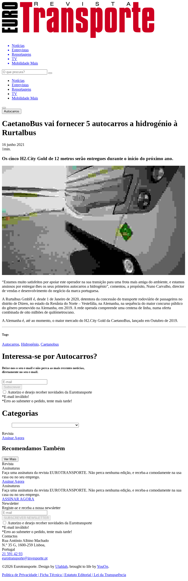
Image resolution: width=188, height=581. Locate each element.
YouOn (102, 566)
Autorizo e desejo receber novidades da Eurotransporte (50, 392)
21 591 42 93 (12, 554)
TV (14, 94)
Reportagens (21, 89)
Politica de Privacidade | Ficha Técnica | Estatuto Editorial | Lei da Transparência (64, 575)
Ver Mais (10, 459)
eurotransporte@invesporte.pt (24, 558)
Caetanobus (50, 344)
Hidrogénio (30, 344)
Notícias (18, 80)
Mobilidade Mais (25, 98)
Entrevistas (20, 85)
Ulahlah (61, 566)
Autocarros (11, 111)
